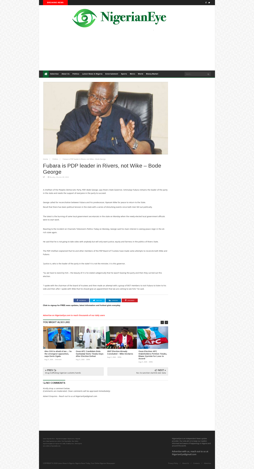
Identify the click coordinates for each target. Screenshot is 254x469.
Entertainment (111, 74)
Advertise (54, 74)
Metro (132, 74)
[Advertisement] (118, 51)
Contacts (196, 463)
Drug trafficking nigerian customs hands (63, 373)
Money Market (152, 74)
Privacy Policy (173, 463)
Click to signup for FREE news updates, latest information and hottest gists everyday (81, 305)
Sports (124, 74)
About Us (66, 74)
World (140, 74)
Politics (75, 74)
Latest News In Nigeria (92, 74)
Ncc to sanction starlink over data (151, 373)
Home (45, 159)
